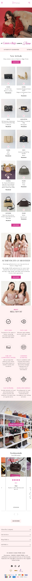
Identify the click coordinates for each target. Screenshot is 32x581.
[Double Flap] (8, 76)
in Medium (8, 124)
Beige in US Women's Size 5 (24, 93)
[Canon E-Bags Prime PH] (16, 2)
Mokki (23, 183)
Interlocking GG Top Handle (23, 152)
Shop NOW (16, 62)
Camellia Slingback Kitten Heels (24, 89)
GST (8, 152)
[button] (15, 514)
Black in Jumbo (8, 90)
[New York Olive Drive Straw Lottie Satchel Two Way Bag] (8, 202)
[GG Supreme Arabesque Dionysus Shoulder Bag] (8, 108)
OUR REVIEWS (16, 521)
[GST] (8, 139)
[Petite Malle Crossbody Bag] (24, 108)
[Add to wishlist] (8, 84)
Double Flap (8, 89)
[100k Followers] (15, 566)
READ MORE (16, 277)
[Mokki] (24, 170)
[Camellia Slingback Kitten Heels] (24, 76)
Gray (23, 184)
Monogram (24, 124)
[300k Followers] (12, 566)
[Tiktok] (19, 566)
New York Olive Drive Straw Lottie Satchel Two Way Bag (8, 217)
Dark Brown (24, 217)
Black (23, 155)
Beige (8, 154)
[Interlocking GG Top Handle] (24, 139)
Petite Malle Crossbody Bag (23, 122)
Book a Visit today (16, 424)
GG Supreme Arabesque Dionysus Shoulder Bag (8, 122)
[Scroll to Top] (29, 572)
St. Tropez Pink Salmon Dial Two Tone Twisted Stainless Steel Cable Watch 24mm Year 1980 (8, 185)
